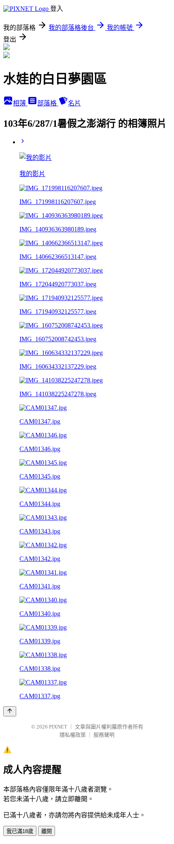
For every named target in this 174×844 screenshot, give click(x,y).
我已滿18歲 (19, 831)
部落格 (47, 103)
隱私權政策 (72, 735)
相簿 (20, 103)
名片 (74, 103)
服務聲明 (104, 735)
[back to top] (9, 711)
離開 (46, 831)
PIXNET (58, 727)
